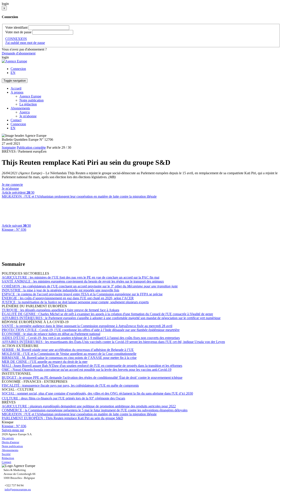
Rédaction (8, 458)
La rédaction (28, 104)
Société (6, 454)
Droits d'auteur (10, 442)
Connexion (18, 69)
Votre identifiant (16, 27)
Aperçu (24, 112)
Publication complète (31, 147)
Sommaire (9, 147)
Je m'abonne (28, 116)
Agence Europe (30, 96)
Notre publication (31, 100)
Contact (16, 120)
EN (13, 73)
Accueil (16, 88)
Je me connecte (12, 184)
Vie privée (8, 438)
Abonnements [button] (20, 108)
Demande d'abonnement (18, 53)
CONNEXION (16, 39)
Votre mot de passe (18, 32)
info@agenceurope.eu (18, 489)
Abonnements (10, 450)
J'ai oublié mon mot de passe (25, 43)
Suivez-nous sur (13, 430)
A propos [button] (17, 92)
